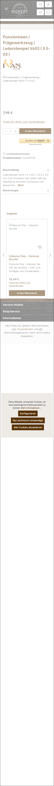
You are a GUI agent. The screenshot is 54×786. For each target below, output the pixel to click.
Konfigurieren (28, 413)
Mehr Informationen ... (31, 408)
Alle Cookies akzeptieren (28, 427)
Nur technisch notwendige (28, 420)
